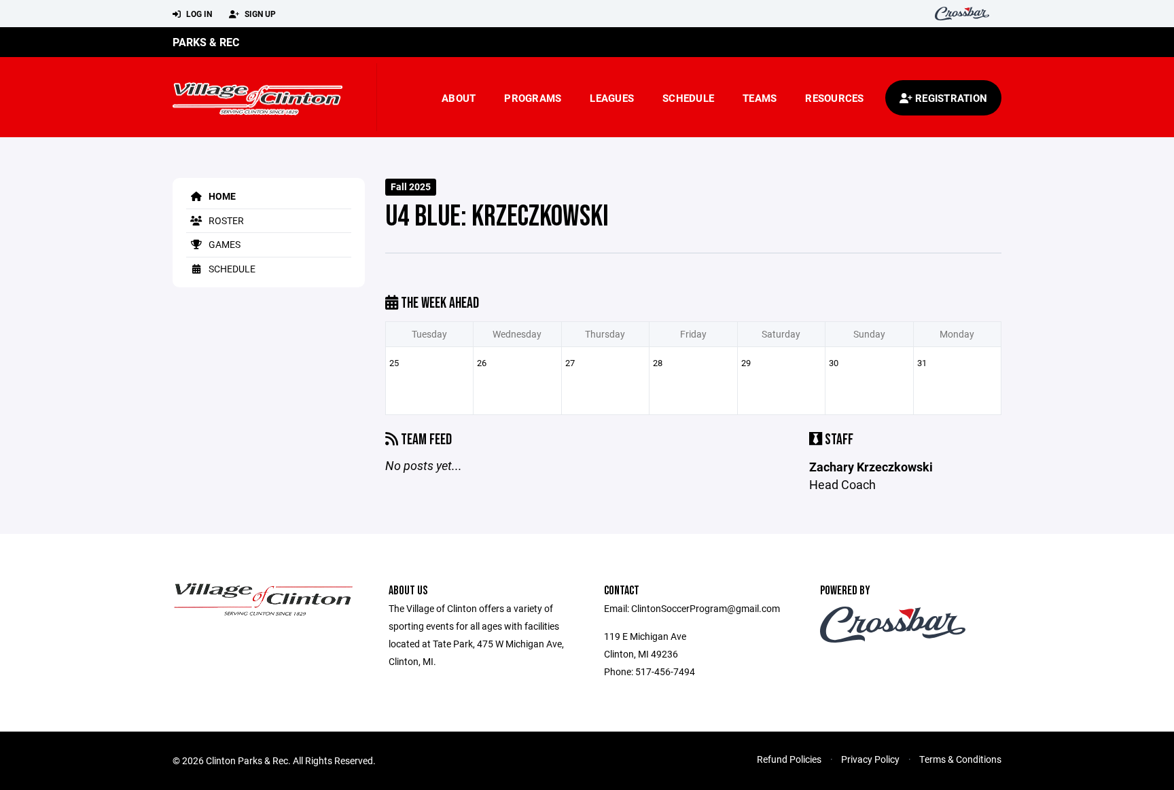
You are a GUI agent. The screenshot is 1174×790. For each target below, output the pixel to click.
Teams (760, 98)
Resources (834, 98)
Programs (532, 98)
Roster (225, 220)
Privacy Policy (870, 759)
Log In (198, 13)
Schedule (688, 98)
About (459, 98)
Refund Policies (789, 759)
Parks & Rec (206, 42)
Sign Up (259, 13)
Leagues (612, 98)
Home (221, 196)
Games (224, 244)
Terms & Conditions (960, 759)
